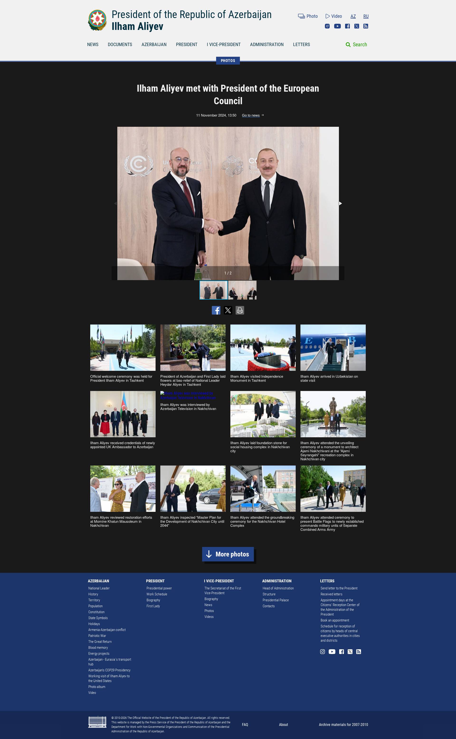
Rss (365, 26)
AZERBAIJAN (154, 44)
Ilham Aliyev (137, 26)
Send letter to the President (339, 588)
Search (360, 44)
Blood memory (98, 647)
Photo (312, 16)
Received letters (331, 594)
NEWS (92, 44)
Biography (153, 600)
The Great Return (100, 642)
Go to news (251, 115)
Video (336, 16)
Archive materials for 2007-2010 (343, 725)
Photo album (96, 687)
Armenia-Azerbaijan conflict (107, 630)
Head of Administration (278, 588)
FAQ (245, 725)
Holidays (94, 624)
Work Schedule (157, 594)
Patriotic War (97, 636)
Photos (209, 611)
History (93, 594)
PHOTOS (228, 60)
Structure (269, 594)
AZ (353, 16)
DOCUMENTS (120, 44)
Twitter (356, 26)
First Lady (153, 606)
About (283, 725)
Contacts (269, 606)
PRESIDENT (186, 44)
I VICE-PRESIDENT (224, 44)
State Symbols (98, 618)
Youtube (337, 26)
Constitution (96, 612)
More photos (232, 554)
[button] (340, 203)
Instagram (327, 26)
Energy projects (98, 653)
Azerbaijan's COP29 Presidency (109, 670)
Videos (209, 617)
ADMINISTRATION (267, 44)
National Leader (99, 588)
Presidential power (159, 588)
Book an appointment (335, 620)
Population (95, 606)
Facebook (347, 26)
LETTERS (301, 44)
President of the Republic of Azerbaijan (192, 14)
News (208, 605)
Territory (94, 600)
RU (366, 16)
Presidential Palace (276, 600)
